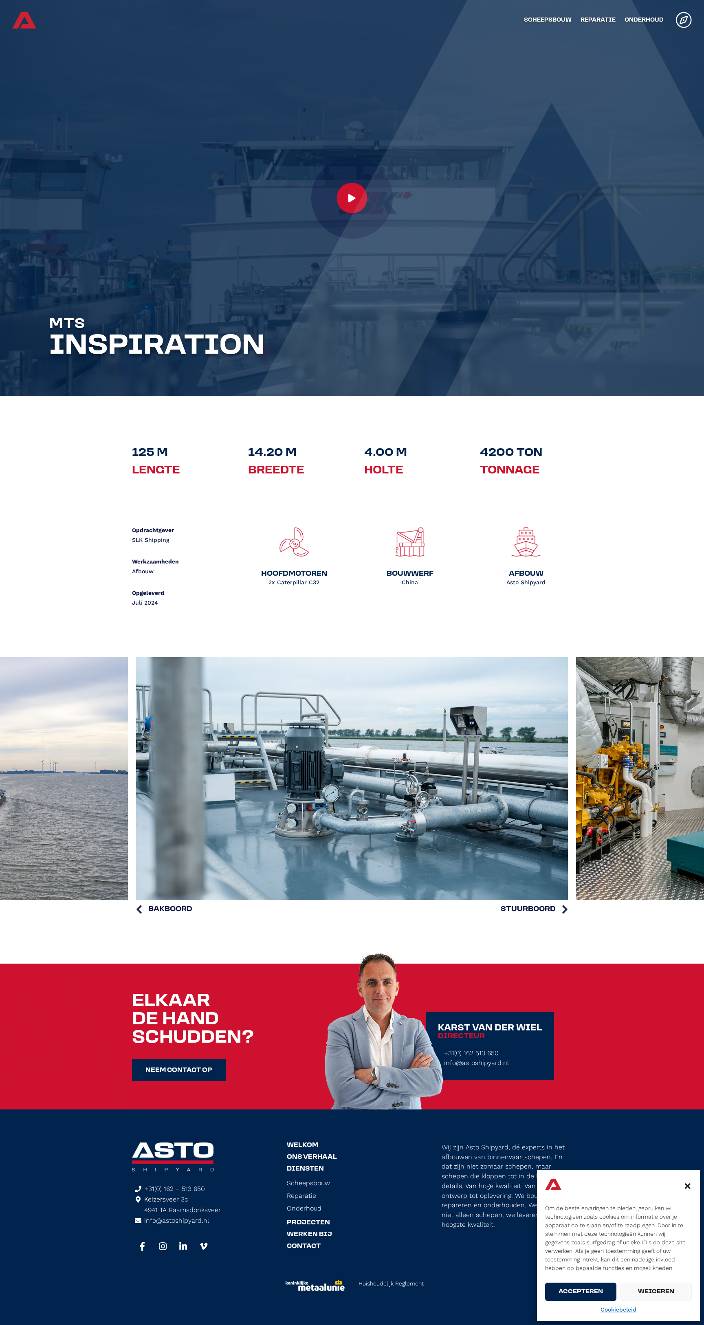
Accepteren (581, 1292)
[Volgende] (534, 909)
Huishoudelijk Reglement (391, 1283)
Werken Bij (309, 1234)
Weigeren (656, 1292)
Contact (304, 1246)
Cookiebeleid (618, 1309)
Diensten (305, 1169)
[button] (688, 1186)
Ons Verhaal (312, 1157)
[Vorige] (164, 909)
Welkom (302, 1145)
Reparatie (598, 20)
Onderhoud (644, 20)
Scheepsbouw (548, 20)
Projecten (308, 1223)
